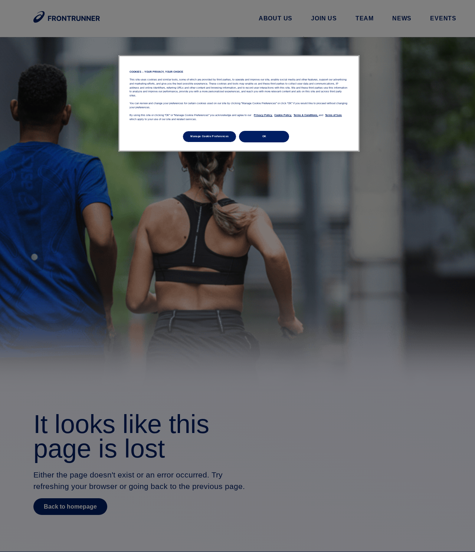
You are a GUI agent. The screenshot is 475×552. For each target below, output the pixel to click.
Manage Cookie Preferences (209, 136)
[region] (239, 103)
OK (264, 136)
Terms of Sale (333, 115)
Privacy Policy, (263, 115)
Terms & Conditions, (306, 115)
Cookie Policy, (283, 115)
